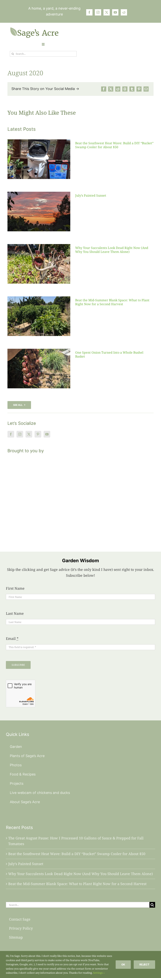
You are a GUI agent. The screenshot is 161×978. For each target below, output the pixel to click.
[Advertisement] (80, 497)
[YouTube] (47, 434)
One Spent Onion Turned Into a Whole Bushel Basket (109, 354)
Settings (98, 972)
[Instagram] (19, 434)
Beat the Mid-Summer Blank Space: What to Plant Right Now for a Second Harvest (112, 302)
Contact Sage (19, 919)
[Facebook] (103, 89)
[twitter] (106, 12)
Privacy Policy (21, 928)
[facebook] (89, 12)
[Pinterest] (139, 89)
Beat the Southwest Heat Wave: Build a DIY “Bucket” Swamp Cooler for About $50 (114, 145)
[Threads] (124, 89)
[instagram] (98, 12)
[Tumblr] (131, 89)
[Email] (146, 89)
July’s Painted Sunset (90, 195)
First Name (15, 588)
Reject (144, 964)
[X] (110, 89)
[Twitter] (29, 434)
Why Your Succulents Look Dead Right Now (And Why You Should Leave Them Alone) (111, 250)
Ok (123, 964)
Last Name (15, 613)
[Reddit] (117, 89)
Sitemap (16, 937)
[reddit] (124, 12)
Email (12, 638)
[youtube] (115, 12)
